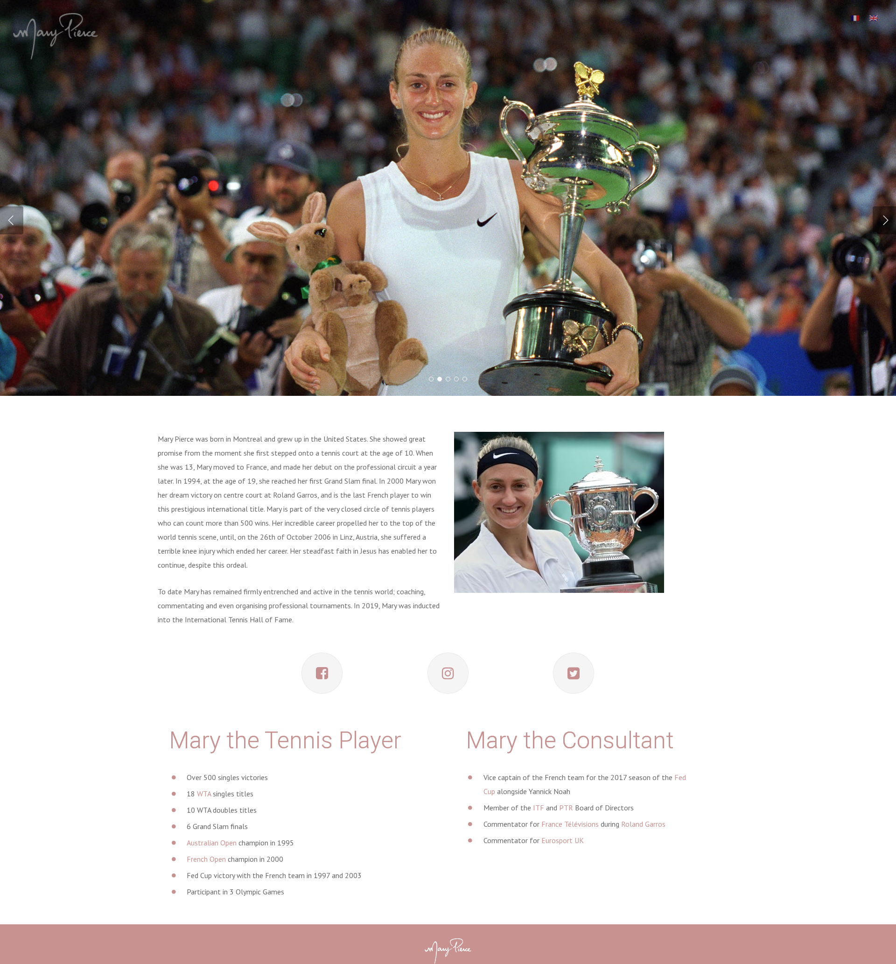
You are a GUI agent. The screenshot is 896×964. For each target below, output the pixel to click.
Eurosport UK (562, 840)
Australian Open (212, 842)
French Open (206, 859)
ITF (538, 807)
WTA (204, 793)
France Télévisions (570, 824)
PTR (566, 807)
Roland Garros (643, 824)
